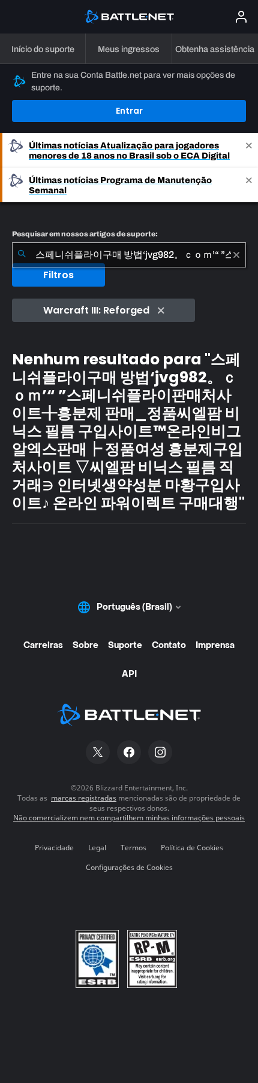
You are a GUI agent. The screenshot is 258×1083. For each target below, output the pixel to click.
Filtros (58, 275)
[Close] (249, 150)
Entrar (129, 111)
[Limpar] (236, 254)
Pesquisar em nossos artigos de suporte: (85, 234)
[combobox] (129, 254)
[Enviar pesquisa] (21, 254)
